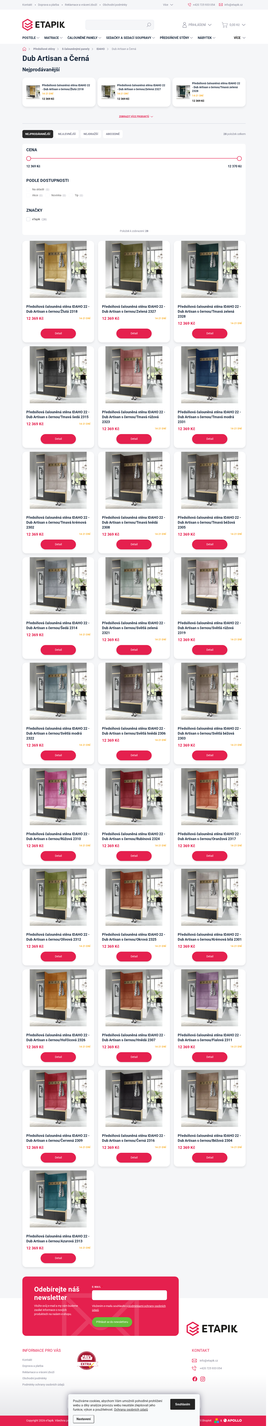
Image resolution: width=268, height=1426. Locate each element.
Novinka (58, 195)
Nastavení (84, 1419)
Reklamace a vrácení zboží (81, 4)
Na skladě (40, 189)
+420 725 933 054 (211, 1368)
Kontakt (27, 4)
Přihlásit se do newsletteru (112, 1321)
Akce (37, 195)
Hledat (149, 24)
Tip (78, 195)
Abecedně (113, 134)
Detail (58, 333)
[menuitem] (31, 38)
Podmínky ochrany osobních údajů (43, 1384)
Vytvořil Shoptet (201, 1420)
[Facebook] (195, 1378)
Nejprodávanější (37, 134)
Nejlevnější (67, 134)
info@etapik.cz (209, 1360)
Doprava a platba (48, 4)
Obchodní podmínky (115, 4)
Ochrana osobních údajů (131, 1409)
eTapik (39, 219)
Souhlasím (182, 1404)
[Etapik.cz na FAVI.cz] (86, 1360)
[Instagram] (203, 1378)
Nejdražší (91, 134)
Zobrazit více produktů (134, 116)
